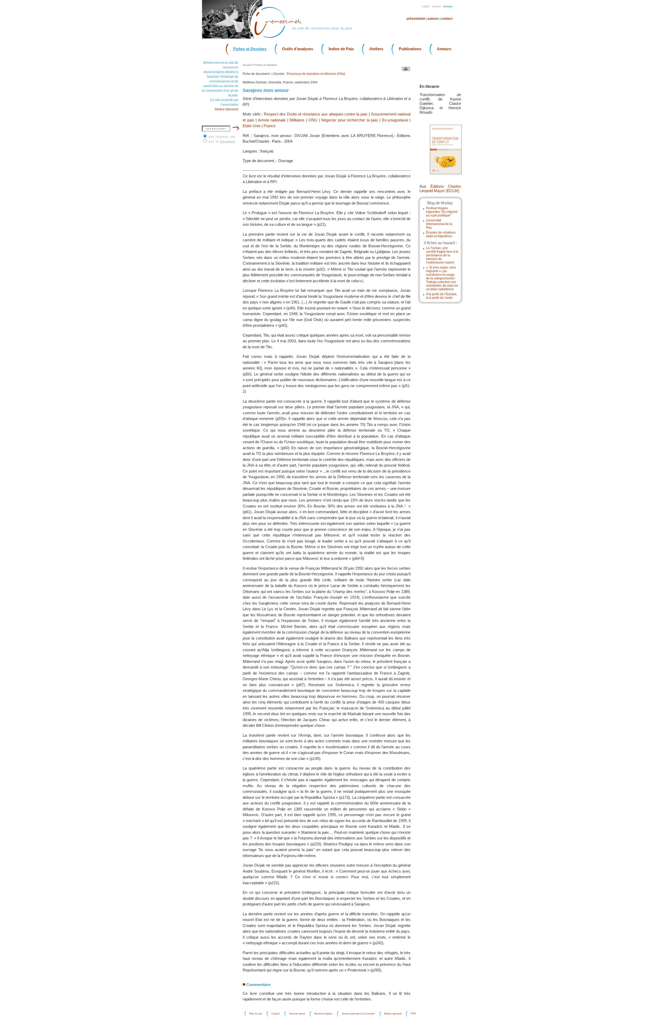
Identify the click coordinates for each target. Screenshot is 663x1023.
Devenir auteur (297, 1014)
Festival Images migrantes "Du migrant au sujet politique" (441, 211)
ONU (312, 120)
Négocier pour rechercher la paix (349, 120)
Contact (446, 18)
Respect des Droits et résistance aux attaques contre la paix (315, 114)
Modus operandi (392, 1014)
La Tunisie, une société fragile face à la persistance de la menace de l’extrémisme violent (442, 255)
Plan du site (255, 1014)
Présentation (416, 18)
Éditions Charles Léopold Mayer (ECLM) (440, 188)
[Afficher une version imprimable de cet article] (404, 70)
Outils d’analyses (297, 49)
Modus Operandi (226, 109)
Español (436, 6)
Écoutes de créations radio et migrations (441, 234)
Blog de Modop (439, 203)
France (270, 126)
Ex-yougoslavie (395, 120)
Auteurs (433, 18)
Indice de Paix (341, 49)
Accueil (247, 64)
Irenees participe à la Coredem (358, 1014)
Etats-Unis (252, 126)
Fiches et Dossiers (249, 49)
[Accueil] (281, 37)
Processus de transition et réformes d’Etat (316, 74)
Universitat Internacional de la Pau (439, 224)
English (426, 6)
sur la (222, 141)
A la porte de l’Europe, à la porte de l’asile (441, 296)
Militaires (297, 120)
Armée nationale (272, 120)
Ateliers (376, 49)
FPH (413, 1014)
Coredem (227, 141)
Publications (410, 49)
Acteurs (444, 49)
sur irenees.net (222, 136)
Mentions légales (323, 1014)
